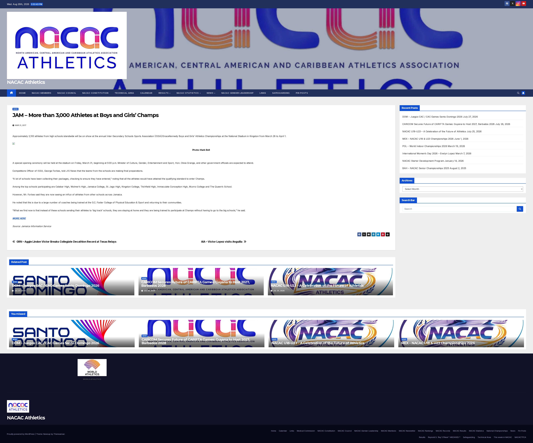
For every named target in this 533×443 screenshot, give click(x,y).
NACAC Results (459, 431)
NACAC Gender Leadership (237, 93)
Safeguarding (281, 93)
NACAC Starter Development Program (423, 160)
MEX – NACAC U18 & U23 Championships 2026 (428, 138)
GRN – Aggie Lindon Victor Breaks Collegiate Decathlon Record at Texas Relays (66, 241)
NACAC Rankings (425, 431)
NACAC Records (443, 431)
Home (22, 93)
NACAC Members (41, 93)
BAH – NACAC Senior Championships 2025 (425, 168)
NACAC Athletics (26, 82)
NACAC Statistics (188, 93)
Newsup (46, 434)
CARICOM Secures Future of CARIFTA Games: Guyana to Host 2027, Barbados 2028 (195, 284)
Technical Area (124, 93)
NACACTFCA (520, 437)
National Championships (497, 431)
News (210, 93)
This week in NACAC (503, 437)
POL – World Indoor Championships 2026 (424, 146)
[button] (518, 93)
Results (164, 93)
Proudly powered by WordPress (21, 434)
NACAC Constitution (95, 93)
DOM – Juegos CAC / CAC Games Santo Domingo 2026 (55, 286)
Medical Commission (306, 431)
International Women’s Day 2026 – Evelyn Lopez (428, 153)
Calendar (146, 93)
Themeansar (59, 434)
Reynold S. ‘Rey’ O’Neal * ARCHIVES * (444, 437)
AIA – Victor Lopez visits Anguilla (221, 241)
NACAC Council (66, 93)
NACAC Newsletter (407, 431)
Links (263, 93)
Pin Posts (302, 93)
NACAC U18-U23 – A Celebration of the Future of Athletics (317, 286)
